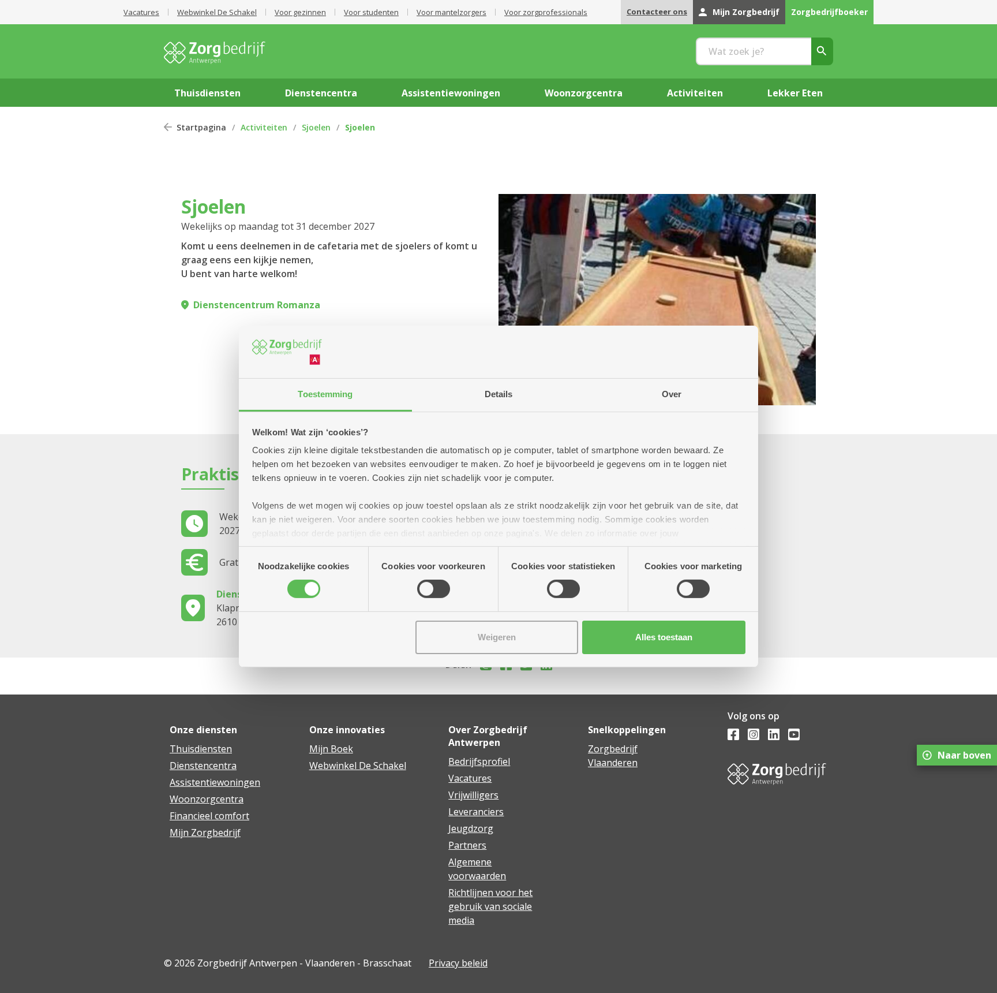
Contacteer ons (657, 11)
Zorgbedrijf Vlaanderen (613, 755)
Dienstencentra (203, 765)
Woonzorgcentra (206, 799)
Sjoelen (316, 127)
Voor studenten (371, 12)
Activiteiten (264, 127)
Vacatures (141, 12)
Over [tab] (671, 394)
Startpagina (201, 127)
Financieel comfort (209, 815)
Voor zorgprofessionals (545, 12)
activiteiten (695, 93)
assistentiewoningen (451, 93)
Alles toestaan (663, 637)
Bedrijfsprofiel (479, 761)
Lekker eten (795, 93)
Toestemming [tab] (325, 394)
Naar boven (964, 755)
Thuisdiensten (201, 748)
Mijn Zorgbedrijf (746, 11)
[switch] (433, 589)
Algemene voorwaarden (477, 869)
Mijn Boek (331, 748)
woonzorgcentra (584, 93)
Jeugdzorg (470, 828)
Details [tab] (499, 394)
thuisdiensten (207, 93)
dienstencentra (321, 93)
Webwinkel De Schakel (217, 12)
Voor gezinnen (300, 12)
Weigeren (497, 637)
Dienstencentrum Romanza (256, 304)
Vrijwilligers (473, 795)
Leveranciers (476, 811)
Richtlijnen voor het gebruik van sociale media (490, 906)
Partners (467, 845)
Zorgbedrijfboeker (829, 11)
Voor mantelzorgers (451, 12)
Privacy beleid (458, 963)
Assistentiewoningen (215, 782)
